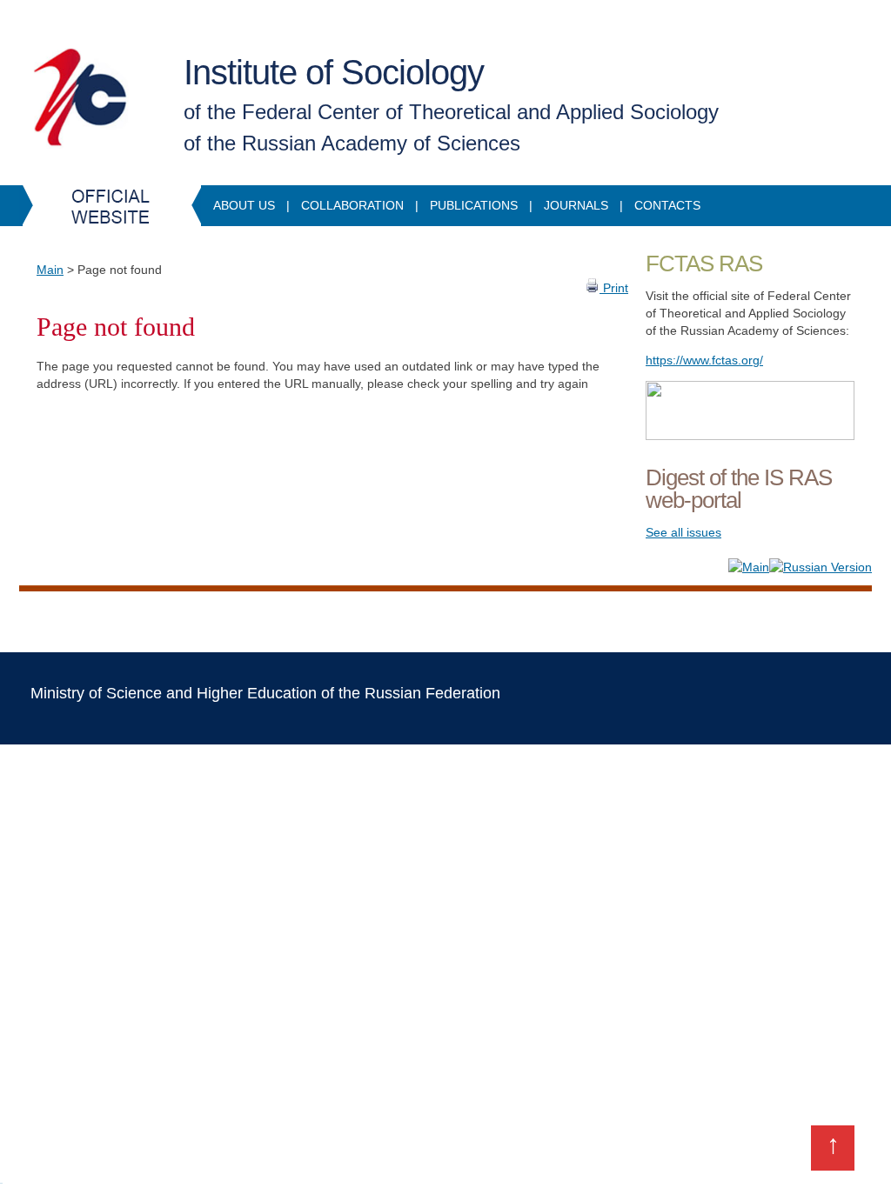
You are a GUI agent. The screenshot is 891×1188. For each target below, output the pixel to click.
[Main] (748, 567)
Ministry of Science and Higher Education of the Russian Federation (265, 693)
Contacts (667, 205)
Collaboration (352, 205)
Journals (576, 205)
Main (50, 270)
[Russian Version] (820, 567)
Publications (474, 205)
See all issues (683, 532)
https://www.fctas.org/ (704, 360)
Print (614, 288)
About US (244, 205)
